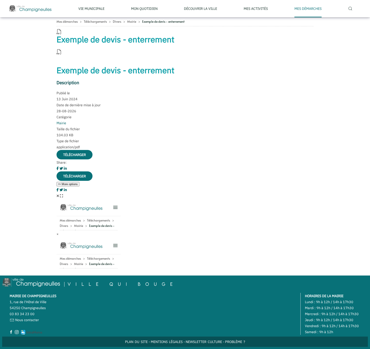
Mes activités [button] (256, 8)
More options (69, 184)
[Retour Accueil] (30, 8)
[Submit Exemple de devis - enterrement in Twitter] (62, 168)
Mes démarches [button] (308, 8)
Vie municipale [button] (91, 8)
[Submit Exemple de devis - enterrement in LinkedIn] (65, 168)
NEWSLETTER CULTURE (204, 342)
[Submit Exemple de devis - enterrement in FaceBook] (58, 168)
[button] (350, 8)
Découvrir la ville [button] (200, 8)
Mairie (61, 123)
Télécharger (74, 155)
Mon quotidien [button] (144, 8)
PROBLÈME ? (235, 342)
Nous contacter (26, 320)
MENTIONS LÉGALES (167, 342)
